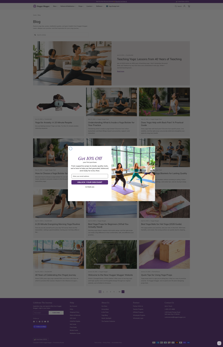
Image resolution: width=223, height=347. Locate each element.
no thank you (89, 187)
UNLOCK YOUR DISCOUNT (89, 182)
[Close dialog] (70, 148)
